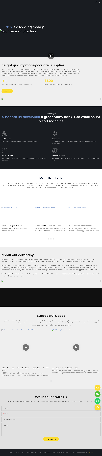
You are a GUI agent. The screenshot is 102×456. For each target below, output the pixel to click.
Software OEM (7, 155)
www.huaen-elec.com (64, 452)
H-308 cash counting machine (80, 226)
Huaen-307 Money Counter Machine (49, 226)
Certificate (56, 139)
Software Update (58, 155)
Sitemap (90, 452)
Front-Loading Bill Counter (11, 226)
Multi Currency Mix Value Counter (65, 368)
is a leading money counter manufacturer (22, 29)
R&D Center (6, 139)
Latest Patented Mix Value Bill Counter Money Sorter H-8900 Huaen (25, 369)
